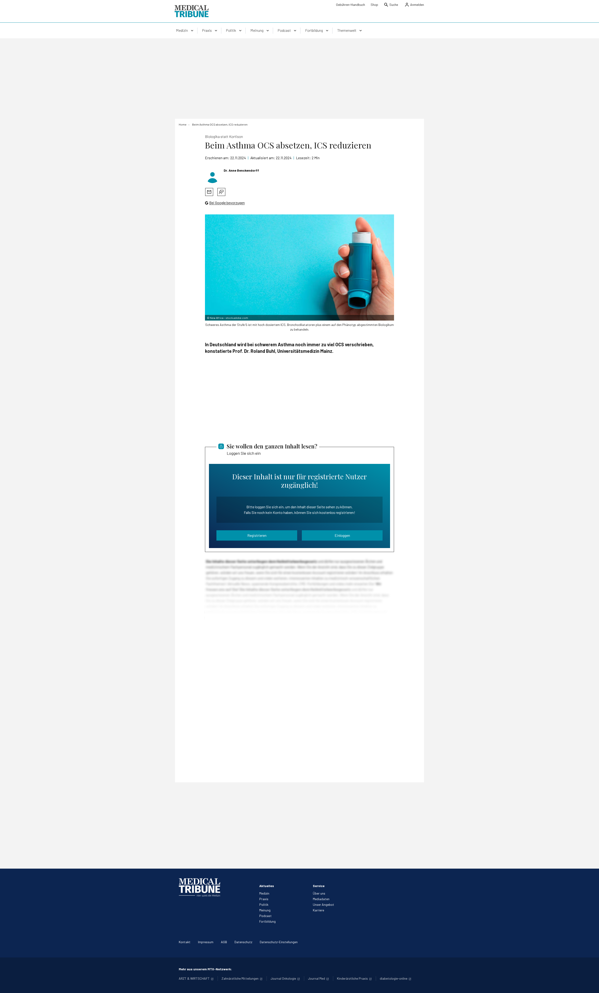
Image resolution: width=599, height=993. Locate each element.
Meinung (264, 910)
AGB (224, 942)
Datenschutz (243, 942)
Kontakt (184, 942)
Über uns (319, 893)
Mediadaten (321, 899)
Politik (263, 904)
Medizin (264, 893)
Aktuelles (266, 886)
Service (319, 886)
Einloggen (342, 535)
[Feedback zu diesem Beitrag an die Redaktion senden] (221, 192)
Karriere (318, 910)
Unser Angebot (323, 904)
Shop (374, 5)
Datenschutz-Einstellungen (279, 942)
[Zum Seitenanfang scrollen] (590, 984)
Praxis (263, 899)
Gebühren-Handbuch (350, 5)
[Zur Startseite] (191, 11)
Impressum (205, 942)
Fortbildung (267, 921)
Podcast (265, 916)
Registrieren (257, 535)
